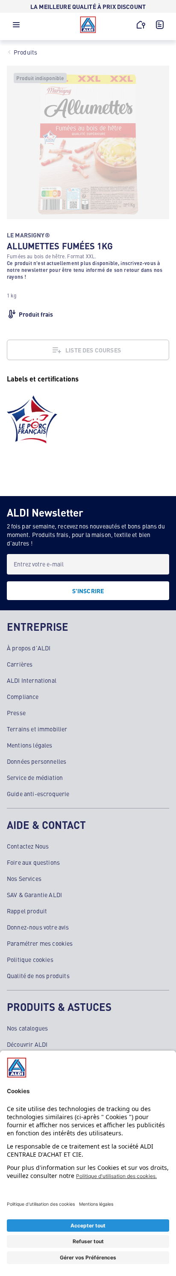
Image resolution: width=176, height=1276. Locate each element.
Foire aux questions (33, 862)
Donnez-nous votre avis (38, 927)
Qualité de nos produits (38, 975)
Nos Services (24, 878)
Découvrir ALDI (27, 1044)
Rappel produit (27, 910)
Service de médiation (35, 777)
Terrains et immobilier (37, 729)
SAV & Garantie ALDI (34, 894)
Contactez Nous (28, 846)
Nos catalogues (27, 1028)
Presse (16, 712)
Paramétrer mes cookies (40, 943)
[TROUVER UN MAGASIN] (141, 25)
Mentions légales (30, 745)
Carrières (19, 664)
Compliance (23, 696)
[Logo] (88, 24)
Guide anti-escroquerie (38, 793)
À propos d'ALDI (28, 648)
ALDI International (31, 680)
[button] (16, 27)
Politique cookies (30, 959)
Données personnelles (36, 761)
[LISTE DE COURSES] (160, 25)
